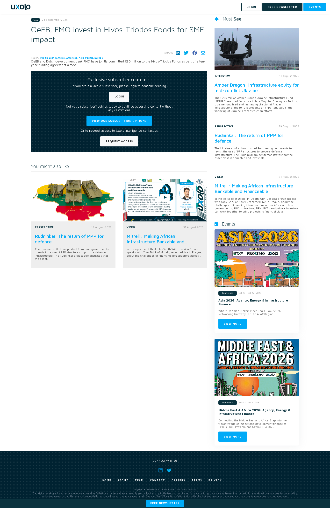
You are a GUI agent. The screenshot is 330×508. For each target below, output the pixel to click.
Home (106, 480)
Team (139, 480)
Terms (197, 480)
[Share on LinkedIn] (178, 52)
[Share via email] (203, 52)
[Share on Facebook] (194, 52)
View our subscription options (119, 120)
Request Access (119, 141)
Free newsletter (165, 503)
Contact (157, 480)
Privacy (215, 480)
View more (233, 323)
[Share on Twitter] (186, 52)
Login (119, 96)
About (123, 480)
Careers (178, 480)
